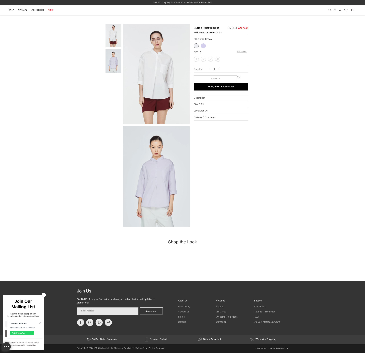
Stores (181, 317)
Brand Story (184, 307)
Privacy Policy (261, 348)
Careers (182, 322)
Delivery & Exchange (204, 117)
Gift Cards (221, 312)
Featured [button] (220, 301)
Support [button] (258, 301)
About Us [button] (182, 301)
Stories (219, 307)
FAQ (256, 317)
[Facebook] (80, 322)
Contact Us (183, 312)
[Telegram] (108, 322)
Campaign (221, 322)
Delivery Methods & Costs (267, 322)
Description (199, 98)
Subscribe (150, 311)
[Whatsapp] (99, 322)
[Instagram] (89, 322)
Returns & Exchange (264, 312)
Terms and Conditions (279, 348)
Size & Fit (199, 104)
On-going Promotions (227, 317)
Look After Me (201, 111)
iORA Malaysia (101, 348)
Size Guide (242, 52)
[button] (12, 10)
